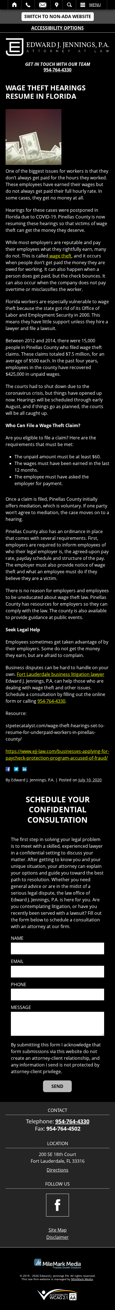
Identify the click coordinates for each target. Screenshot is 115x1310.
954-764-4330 (57, 70)
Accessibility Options (57, 28)
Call (28, 4)
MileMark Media (82, 1279)
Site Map (58, 1230)
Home (14, 4)
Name (17, 938)
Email (43, 4)
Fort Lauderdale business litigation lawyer (60, 674)
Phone (18, 985)
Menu (95, 5)
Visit (57, 4)
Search (69, 4)
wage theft (59, 256)
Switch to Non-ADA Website (57, 16)
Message (21, 1007)
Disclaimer (57, 1237)
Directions (57, 1170)
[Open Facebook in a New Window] (57, 1205)
